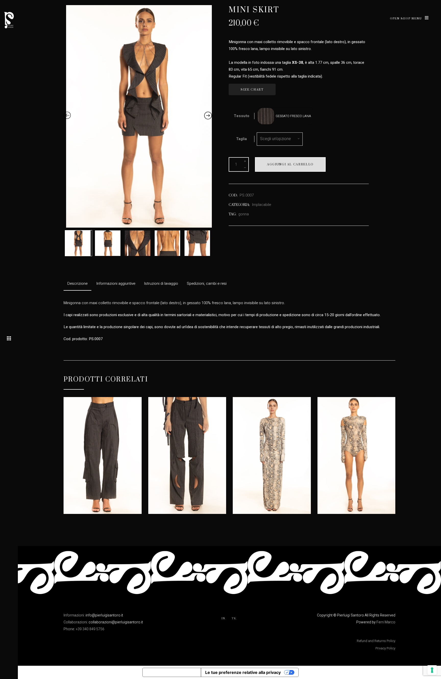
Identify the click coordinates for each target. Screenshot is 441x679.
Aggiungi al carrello (290, 164)
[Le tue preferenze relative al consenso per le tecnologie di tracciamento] (432, 670)
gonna (243, 214)
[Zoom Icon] (140, 116)
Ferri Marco (385, 622)
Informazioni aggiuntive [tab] (115, 283)
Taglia (241, 139)
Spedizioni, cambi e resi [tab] (207, 283)
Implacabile (261, 204)
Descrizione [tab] (77, 283)
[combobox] (280, 139)
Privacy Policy (385, 648)
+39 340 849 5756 (90, 629)
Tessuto (241, 116)
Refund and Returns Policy (376, 640)
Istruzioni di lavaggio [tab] (161, 283)
